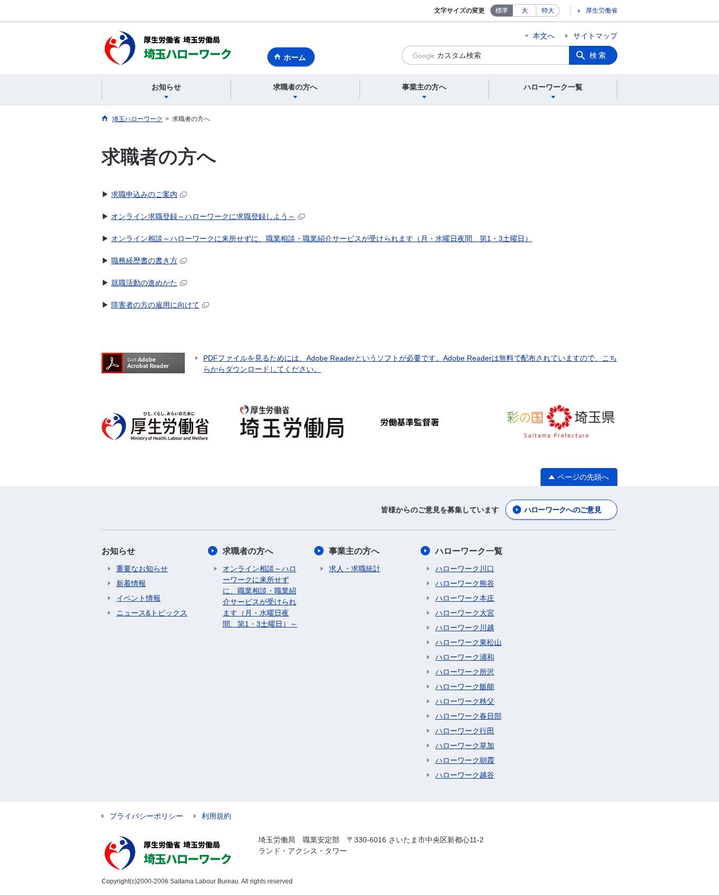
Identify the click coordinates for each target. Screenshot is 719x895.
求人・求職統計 (355, 568)
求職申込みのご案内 (144, 194)
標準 (501, 10)
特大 (548, 10)
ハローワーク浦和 (464, 657)
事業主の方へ (354, 550)
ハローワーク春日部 (468, 716)
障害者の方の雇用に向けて (155, 305)
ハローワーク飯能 (464, 686)
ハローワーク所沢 (464, 672)
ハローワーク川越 (464, 627)
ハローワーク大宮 (464, 613)
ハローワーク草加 (464, 745)
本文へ (544, 35)
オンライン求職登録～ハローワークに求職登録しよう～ (203, 216)
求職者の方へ (248, 550)
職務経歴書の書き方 (144, 260)
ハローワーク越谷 (464, 775)
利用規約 (216, 816)
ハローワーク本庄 (464, 598)
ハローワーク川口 (464, 568)
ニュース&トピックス (151, 613)
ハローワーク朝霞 (464, 760)
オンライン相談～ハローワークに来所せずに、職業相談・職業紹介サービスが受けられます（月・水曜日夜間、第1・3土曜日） (321, 238)
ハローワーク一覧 (469, 550)
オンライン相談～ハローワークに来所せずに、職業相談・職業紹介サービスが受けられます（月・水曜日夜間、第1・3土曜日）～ (260, 596)
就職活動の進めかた (144, 283)
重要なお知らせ (142, 568)
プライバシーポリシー (146, 816)
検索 (598, 55)
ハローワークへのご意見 (562, 509)
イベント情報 (138, 598)
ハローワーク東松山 (468, 642)
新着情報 (131, 583)
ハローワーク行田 (464, 731)
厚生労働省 (601, 10)
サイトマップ (595, 35)
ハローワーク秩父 (464, 701)
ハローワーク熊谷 (464, 583)
